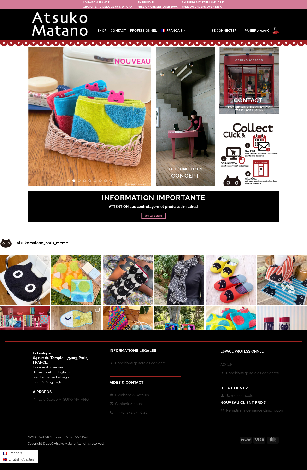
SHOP (101, 30)
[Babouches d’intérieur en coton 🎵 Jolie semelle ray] (230, 280)
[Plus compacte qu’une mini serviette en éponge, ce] (282, 280)
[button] (224, 30)
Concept (46, 436)
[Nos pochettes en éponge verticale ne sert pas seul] (128, 280)
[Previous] (36, 117)
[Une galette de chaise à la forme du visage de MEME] (25, 280)
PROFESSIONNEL (143, 30)
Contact (82, 436)
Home (32, 436)
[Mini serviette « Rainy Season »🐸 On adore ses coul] (76, 280)
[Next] (142, 117)
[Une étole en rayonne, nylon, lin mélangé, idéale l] (179, 280)
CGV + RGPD (64, 436)
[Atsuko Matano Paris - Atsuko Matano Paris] (59, 24)
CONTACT (118, 30)
